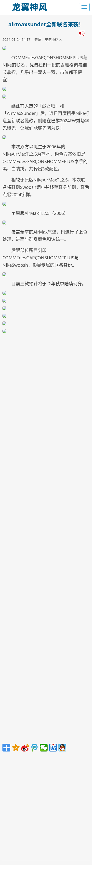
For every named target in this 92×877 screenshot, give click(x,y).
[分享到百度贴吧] (53, 748)
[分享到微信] (44, 748)
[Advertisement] (46, 539)
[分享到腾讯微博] (34, 748)
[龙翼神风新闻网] (29, 6)
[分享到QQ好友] (62, 748)
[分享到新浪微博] (25, 748)
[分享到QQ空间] (16, 748)
